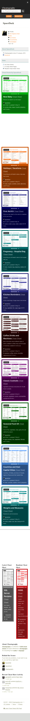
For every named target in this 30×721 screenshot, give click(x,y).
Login (9, 16)
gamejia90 (8, 677)
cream (17, 223)
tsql (6, 619)
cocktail (5, 398)
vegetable (9, 308)
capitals (15, 482)
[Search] (22, 11)
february (23, 439)
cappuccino (6, 355)
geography (24, 482)
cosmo (16, 396)
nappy (13, 107)
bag (13, 267)
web (22, 632)
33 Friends (13, 37)
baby (10, 107)
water (20, 223)
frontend (20, 634)
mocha (15, 353)
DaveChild (8, 663)
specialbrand (23, 619)
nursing (6, 107)
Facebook (7, 55)
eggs (19, 308)
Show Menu (27, 2)
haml (23, 636)
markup (20, 636)
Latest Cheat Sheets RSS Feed (13, 708)
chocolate (20, 353)
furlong (19, 521)
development (21, 630)
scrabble (14, 183)
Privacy (20, 704)
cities (6, 482)
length (10, 521)
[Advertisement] (11, 2)
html (19, 632)
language (21, 650)
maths (6, 521)
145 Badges (13, 41)
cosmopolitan (22, 396)
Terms (14, 704)
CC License (7, 704)
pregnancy (22, 107)
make (6, 183)
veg (6, 308)
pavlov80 (8, 681)
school (19, 482)
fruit (13, 439)
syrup (13, 223)
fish (13, 308)
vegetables (17, 439)
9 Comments (13, 39)
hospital (18, 107)
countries (10, 482)
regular (9, 183)
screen (18, 183)
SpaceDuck (7, 102)
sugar (16, 308)
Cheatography (6, 646)
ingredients (11, 396)
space (6, 223)
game (6, 439)
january (10, 439)
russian (6, 396)
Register (18, 16)
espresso (7, 353)
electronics (23, 183)
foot (13, 521)
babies (22, 267)
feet (16, 521)
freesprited (8, 614)
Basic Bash (19, 677)
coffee (11, 353)
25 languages (23, 648)
